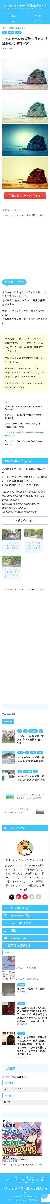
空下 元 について (20, 1177)
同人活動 (41, 1177)
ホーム (8, 1177)
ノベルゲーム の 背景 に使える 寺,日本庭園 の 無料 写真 (30, 739)
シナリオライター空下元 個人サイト (25, 5)
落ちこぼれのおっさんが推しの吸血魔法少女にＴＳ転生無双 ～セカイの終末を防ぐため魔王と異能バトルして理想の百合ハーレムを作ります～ (32, 1014)
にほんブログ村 (9, 1161)
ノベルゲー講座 (19, 1180)
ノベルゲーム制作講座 (26, 968)
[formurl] (31, 896)
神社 (13, 714)
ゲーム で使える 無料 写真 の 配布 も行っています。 (25, 1196)
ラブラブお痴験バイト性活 (31, 989)
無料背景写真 (33, 1180)
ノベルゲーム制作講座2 (27, 979)
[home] (38, 896)
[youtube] (25, 896)
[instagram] (18, 896)
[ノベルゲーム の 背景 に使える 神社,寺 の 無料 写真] (11, 534)
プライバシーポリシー (25, 1182)
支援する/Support (25, 520)
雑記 (42, 1180)
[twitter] (11, 897)
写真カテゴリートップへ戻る (25, 195)
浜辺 (9, 714)
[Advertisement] (25, 245)
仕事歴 (12, 16)
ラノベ (12, 21)
